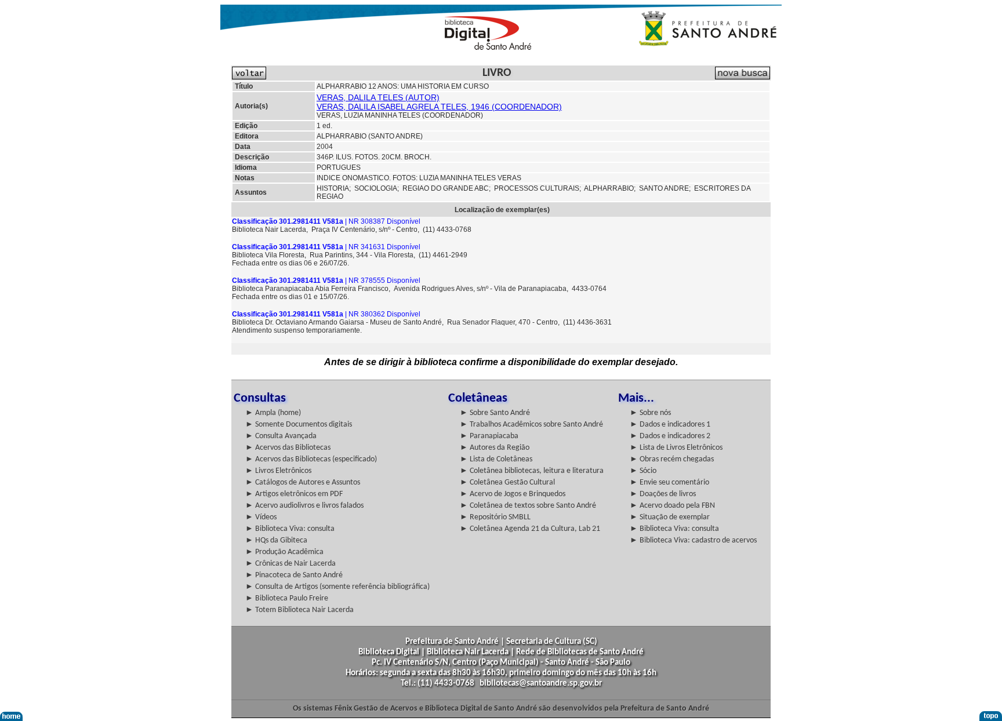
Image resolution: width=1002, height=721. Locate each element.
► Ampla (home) (273, 413)
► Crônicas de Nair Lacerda (290, 563)
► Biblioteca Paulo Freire (286, 598)
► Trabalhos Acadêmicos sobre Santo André (531, 424)
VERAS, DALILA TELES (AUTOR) (378, 97)
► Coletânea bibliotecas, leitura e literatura (532, 471)
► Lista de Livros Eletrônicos (676, 447)
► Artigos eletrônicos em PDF (294, 494)
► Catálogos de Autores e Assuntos (302, 482)
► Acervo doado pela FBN (672, 505)
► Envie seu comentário (669, 482)
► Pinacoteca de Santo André (294, 575)
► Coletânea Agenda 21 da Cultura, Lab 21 (530, 529)
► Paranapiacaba (489, 436)
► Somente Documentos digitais (298, 424)
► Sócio (643, 471)
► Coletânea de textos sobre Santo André (528, 505)
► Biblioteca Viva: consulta (290, 529)
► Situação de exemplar (670, 517)
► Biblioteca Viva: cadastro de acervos (693, 540)
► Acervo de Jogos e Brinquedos (512, 494)
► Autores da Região (494, 447)
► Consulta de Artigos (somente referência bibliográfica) (337, 586)
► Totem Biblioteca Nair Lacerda (299, 610)
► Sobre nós (650, 413)
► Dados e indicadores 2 (670, 436)
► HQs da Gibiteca (276, 540)
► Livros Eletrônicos (278, 471)
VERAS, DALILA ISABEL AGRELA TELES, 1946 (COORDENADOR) (439, 106)
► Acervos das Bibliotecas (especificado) (311, 459)
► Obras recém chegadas (672, 459)
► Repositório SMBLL (495, 517)
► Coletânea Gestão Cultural (507, 482)
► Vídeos (261, 517)
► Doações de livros (663, 494)
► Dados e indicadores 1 (670, 424)
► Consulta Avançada (281, 436)
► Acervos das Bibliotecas (288, 447)
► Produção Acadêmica (284, 552)
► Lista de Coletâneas (496, 459)
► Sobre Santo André (495, 413)
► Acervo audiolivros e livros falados (304, 505)
